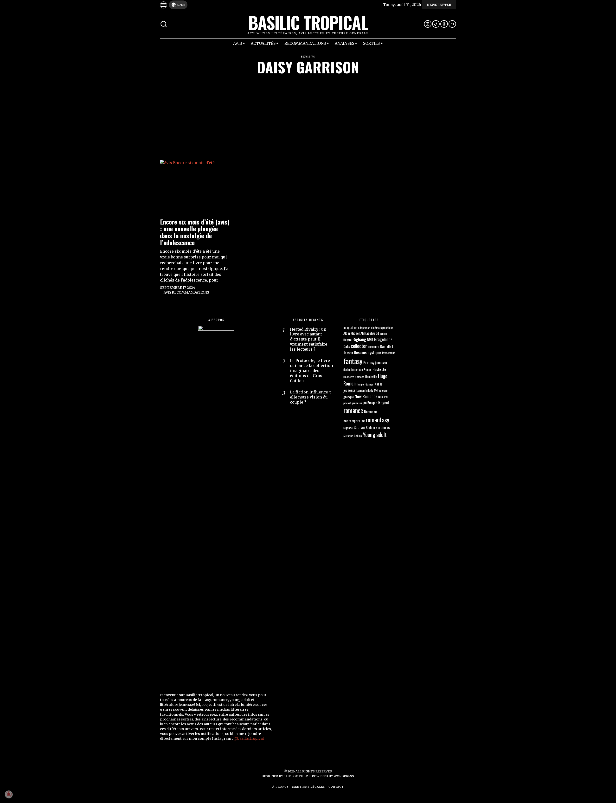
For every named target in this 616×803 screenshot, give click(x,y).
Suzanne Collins (352, 436)
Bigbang (359, 339)
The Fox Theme (297, 776)
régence (348, 428)
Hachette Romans (353, 376)
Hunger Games (365, 384)
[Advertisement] (308, 116)
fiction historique (353, 369)
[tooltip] (427, 24)
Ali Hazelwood (369, 333)
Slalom (370, 427)
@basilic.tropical (249, 738)
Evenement (388, 352)
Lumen (360, 390)
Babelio (383, 333)
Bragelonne (383, 339)
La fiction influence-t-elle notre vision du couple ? (311, 397)
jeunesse (349, 390)
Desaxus (360, 352)
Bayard (347, 340)
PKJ (386, 397)
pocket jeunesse (352, 403)
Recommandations (190, 292)
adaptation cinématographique (375, 328)
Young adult (375, 434)
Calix (346, 346)
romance (353, 410)
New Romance (366, 396)
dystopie (374, 352)
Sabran (359, 427)
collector (359, 345)
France (368, 369)
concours (373, 346)
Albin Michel (351, 333)
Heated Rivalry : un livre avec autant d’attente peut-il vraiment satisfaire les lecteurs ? (308, 339)
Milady (369, 390)
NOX (380, 397)
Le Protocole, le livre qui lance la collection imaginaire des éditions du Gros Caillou (311, 370)
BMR (370, 339)
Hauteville (371, 376)
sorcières (383, 427)
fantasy (352, 361)
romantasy (377, 419)
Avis (167, 292)
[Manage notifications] (9, 794)
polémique (370, 402)
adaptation (350, 327)
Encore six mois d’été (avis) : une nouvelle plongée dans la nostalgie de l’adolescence (195, 232)
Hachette (379, 369)
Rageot (383, 402)
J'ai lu (378, 383)
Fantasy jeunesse (375, 362)
